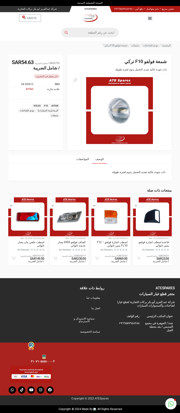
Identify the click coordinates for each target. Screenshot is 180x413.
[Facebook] (50, 390)
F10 (46, 105)
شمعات (135, 45)
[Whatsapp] (12, 390)
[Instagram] (40, 390)
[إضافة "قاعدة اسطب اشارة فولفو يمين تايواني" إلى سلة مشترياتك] (138, 258)
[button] (150, 18)
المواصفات (82, 159)
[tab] (99, 159)
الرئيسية (166, 45)
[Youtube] (31, 390)
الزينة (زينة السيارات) (48, 110)
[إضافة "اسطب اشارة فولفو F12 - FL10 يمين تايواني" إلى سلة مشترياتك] (97, 258)
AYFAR (29, 89)
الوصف (99, 159)
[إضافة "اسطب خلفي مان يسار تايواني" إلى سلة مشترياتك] (14, 258)
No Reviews (148, 249)
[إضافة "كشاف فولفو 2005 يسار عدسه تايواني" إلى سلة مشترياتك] (55, 258)
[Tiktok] (21, 390)
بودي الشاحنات (150, 45)
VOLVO (37, 105)
